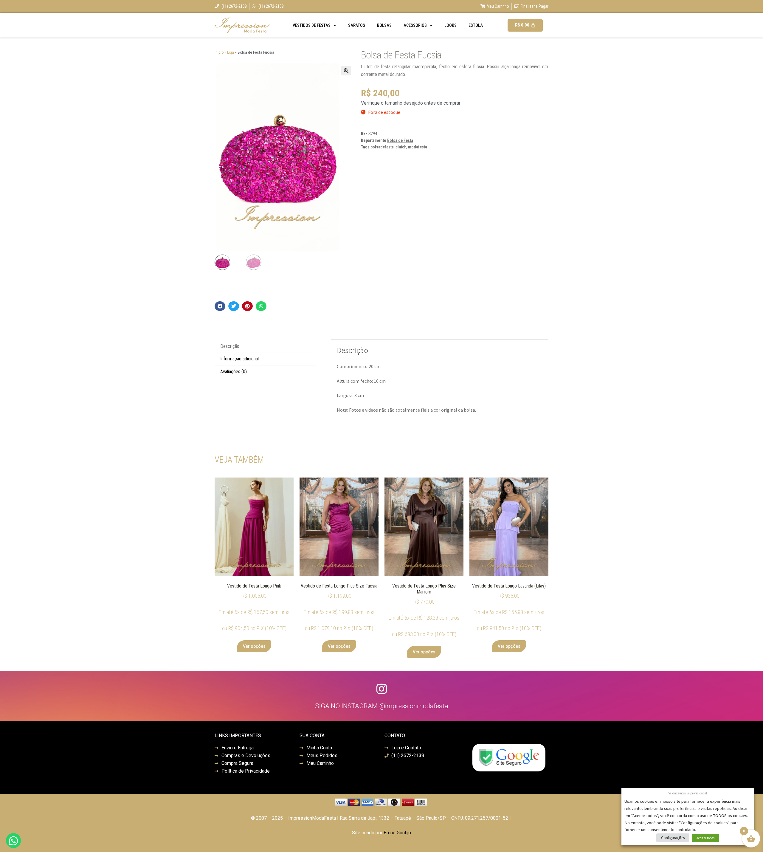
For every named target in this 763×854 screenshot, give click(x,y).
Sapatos (356, 25)
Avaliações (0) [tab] (233, 371)
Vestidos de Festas (312, 25)
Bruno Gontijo (397, 833)
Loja (230, 52)
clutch (401, 147)
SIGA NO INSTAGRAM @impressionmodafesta (381, 706)
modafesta (417, 147)
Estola (476, 25)
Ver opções (254, 646)
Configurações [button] (673, 837)
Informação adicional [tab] (239, 359)
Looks (450, 25)
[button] (346, 70)
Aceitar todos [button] (705, 838)
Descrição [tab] (229, 346)
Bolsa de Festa (400, 140)
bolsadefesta (382, 147)
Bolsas (384, 25)
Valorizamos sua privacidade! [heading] (688, 793)
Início (219, 52)
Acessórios (415, 25)
